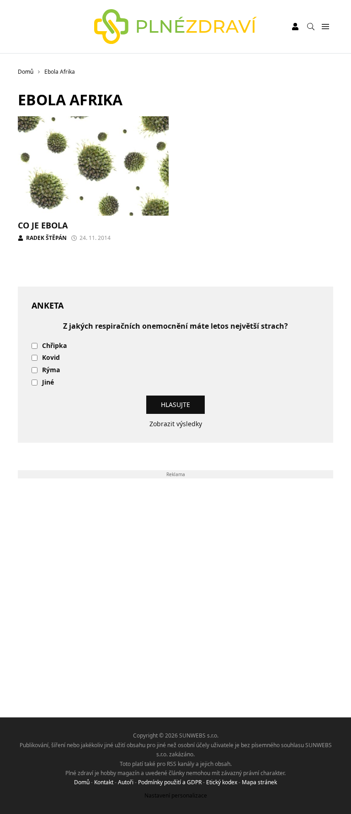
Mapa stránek (259, 782)
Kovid (51, 358)
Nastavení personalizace (175, 795)
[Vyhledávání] (310, 26)
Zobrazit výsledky (175, 423)
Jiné (48, 382)
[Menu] (325, 27)
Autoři (125, 782)
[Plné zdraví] (175, 26)
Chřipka (54, 346)
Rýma (51, 370)
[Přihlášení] (295, 26)
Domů (82, 782)
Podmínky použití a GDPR (170, 782)
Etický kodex (221, 782)
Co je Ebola (43, 225)
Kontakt (103, 782)
